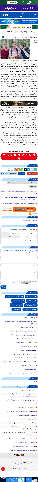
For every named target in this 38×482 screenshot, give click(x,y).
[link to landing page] (19, 15)
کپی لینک (21, 174)
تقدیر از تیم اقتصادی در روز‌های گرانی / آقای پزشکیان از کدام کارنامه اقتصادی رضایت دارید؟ (21, 323)
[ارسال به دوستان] (32, 169)
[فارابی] (19, 27)
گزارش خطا (35, 214)
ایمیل (35, 262)
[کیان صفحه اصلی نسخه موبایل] (19, 479)
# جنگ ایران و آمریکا (31, 305)
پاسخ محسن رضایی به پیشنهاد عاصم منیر (26, 443)
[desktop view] (6, 15)
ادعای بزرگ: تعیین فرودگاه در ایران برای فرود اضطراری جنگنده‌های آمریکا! (19, 362)
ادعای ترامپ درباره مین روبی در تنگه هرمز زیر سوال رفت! (23, 331)
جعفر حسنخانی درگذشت (30, 369)
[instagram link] (15, 154)
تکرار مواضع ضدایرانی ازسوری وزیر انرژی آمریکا (25, 358)
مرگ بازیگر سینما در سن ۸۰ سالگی (28, 350)
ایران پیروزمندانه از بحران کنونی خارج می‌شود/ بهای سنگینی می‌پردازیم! (19, 203)
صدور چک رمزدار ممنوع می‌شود (29, 365)
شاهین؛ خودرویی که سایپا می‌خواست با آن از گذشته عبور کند (21, 411)
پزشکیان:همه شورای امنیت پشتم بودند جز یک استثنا (23, 450)
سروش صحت (11, 183)
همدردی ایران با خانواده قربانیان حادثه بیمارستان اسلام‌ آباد (22, 373)
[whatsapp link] (30, 154)
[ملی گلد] (19, 2)
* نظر (36, 269)
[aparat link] (19, 158)
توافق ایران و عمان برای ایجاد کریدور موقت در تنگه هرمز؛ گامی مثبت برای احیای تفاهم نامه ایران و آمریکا (19, 428)
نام (36, 255)
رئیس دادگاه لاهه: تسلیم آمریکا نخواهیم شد (25, 343)
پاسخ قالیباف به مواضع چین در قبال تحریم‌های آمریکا (23, 354)
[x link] (7, 154)
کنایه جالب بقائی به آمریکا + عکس (28, 327)
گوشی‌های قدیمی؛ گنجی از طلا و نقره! (27, 408)
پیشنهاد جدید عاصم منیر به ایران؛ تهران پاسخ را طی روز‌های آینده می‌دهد (18, 423)
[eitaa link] (11, 154)
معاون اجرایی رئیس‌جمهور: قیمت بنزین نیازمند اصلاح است (22, 335)
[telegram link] (26, 154)
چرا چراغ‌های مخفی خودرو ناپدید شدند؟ (26, 339)
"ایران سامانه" (15, 468)
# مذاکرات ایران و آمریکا (30, 309)
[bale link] (23, 154)
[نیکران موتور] (19, 103)
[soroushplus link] (19, 154)
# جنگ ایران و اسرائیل (18, 301)
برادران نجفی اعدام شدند (30, 404)
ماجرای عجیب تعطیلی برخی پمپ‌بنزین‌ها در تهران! (24, 446)
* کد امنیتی (34, 281)
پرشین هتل (33, 382)
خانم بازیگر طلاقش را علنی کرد (29, 220)
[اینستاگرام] (15, 169)
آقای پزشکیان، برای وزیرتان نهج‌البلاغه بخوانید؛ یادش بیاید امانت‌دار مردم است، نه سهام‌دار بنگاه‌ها (19, 434)
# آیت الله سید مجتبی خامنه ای (15, 296)
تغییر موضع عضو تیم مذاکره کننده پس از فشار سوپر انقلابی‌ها (21, 439)
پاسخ (10, 236)
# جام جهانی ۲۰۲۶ (31, 296)
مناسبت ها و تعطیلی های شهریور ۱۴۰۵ (26, 415)
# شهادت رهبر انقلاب (16, 305)
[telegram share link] (28, 169)
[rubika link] (34, 154)
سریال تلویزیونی (21, 183)
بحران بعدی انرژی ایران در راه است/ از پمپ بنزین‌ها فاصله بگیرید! (21, 400)
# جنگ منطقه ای (32, 301)
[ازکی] (19, 21)
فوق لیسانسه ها (32, 183)
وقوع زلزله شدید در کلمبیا (30, 317)
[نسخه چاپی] (35, 169)
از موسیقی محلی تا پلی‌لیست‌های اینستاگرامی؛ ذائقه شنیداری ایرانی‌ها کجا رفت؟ (19, 192)
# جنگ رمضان (16, 309)
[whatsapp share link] (21, 169)
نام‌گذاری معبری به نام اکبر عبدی (28, 419)
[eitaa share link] (18, 169)
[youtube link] (4, 154)
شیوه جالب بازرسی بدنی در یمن (28, 346)
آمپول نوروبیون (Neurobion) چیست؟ (27, 390)
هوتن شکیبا (33, 186)
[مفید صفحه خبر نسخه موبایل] (19, 8)
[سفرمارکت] (19, 209)
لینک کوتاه (33, 173)
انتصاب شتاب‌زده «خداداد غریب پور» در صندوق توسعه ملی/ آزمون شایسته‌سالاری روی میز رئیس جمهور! (21, 198)
